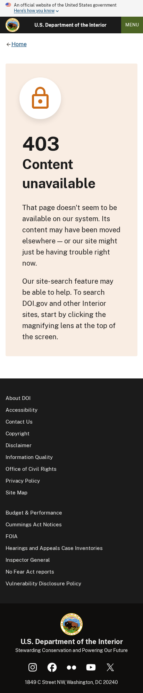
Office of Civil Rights (31, 469)
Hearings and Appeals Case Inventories (54, 548)
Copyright (18, 433)
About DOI (18, 398)
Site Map (16, 492)
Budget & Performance (34, 513)
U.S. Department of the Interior (70, 25)
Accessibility (21, 410)
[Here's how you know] (71, 8)
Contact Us (19, 422)
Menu (132, 24)
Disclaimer (19, 445)
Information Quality (29, 457)
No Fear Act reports (30, 572)
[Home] (12, 25)
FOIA (12, 536)
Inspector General (28, 560)
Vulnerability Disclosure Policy (43, 583)
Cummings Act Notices (34, 524)
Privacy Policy (23, 481)
